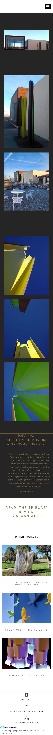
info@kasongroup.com (26, 723)
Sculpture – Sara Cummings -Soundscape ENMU (26, 583)
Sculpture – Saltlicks (26, 675)
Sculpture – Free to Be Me (26, 630)
